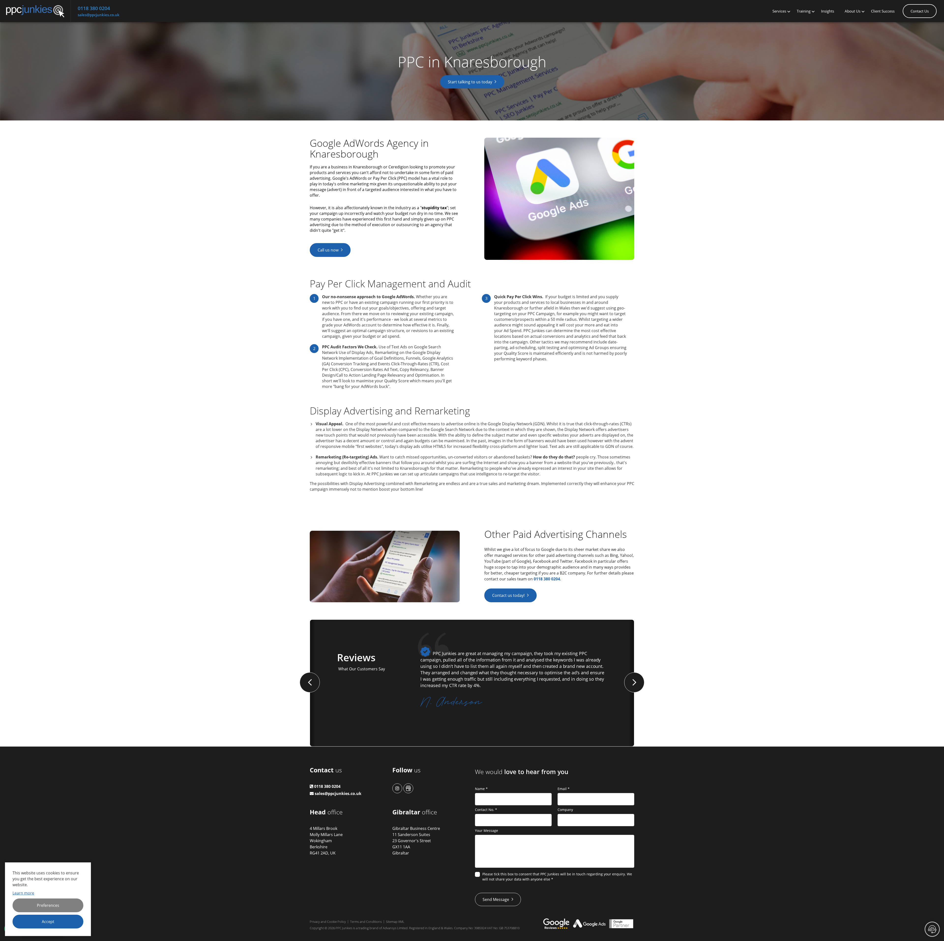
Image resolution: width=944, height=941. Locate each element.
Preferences (48, 905)
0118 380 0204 (94, 8)
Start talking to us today (470, 82)
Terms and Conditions (366, 921)
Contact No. (486, 809)
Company (565, 809)
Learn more (23, 893)
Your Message (486, 830)
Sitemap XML (395, 921)
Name (481, 788)
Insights (827, 11)
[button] (310, 682)
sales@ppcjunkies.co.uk (98, 14)
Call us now (328, 250)
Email (564, 788)
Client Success (883, 11)
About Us (852, 11)
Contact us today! (508, 595)
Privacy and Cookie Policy (328, 921)
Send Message (496, 899)
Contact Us (920, 11)
